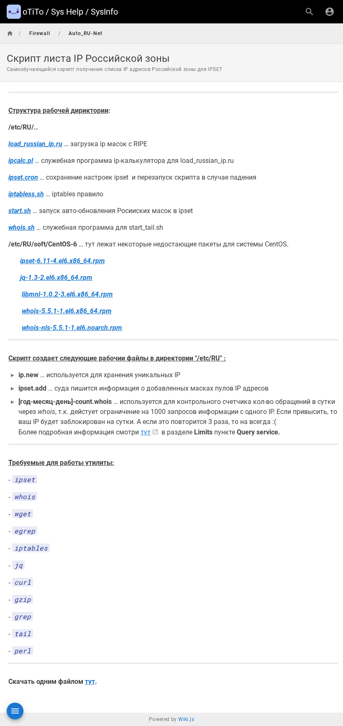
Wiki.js (186, 719)
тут (146, 432)
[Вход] (330, 12)
